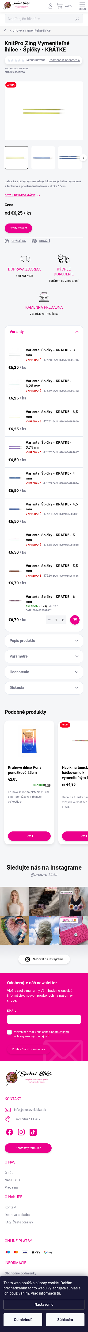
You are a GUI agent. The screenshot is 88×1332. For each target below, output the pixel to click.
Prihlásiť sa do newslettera (29, 1049)
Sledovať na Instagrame (48, 959)
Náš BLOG (12, 1180)
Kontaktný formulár (28, 1148)
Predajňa (11, 1187)
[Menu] (82, 6)
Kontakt (10, 1207)
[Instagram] (20, 1131)
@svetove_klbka (44, 874)
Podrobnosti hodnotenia (64, 60)
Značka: (15, 72)
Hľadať (77, 18)
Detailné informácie (20, 195)
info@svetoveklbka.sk (30, 1110)
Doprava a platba (17, 1215)
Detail (29, 836)
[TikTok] (32, 1131)
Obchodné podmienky (20, 1273)
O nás (9, 1173)
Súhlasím (65, 1319)
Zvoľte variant (18, 228)
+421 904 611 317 (27, 1119)
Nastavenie (44, 1304)
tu (58, 1293)
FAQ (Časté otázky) (19, 1222)
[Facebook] (9, 1131)
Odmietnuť (23, 1319)
